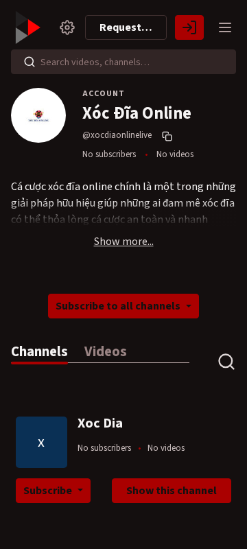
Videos (105, 352)
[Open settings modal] (67, 27)
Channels (39, 352)
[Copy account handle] (169, 136)
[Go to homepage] (30, 27)
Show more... (124, 241)
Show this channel (171, 490)
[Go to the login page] (189, 27)
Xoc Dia (100, 423)
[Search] (29, 61)
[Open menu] (225, 27)
